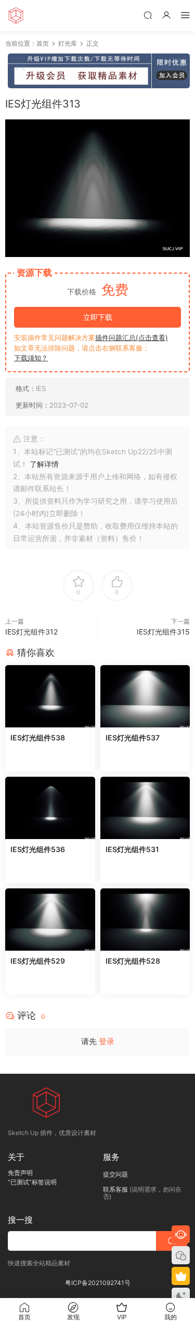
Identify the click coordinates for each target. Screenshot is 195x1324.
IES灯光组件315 (163, 631)
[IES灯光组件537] (145, 696)
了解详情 (44, 464)
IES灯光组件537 (133, 737)
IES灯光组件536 (37, 849)
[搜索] (147, 15)
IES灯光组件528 (133, 960)
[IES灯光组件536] (50, 808)
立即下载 (97, 317)
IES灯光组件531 (132, 849)
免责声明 (20, 1173)
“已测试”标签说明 (32, 1182)
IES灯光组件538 (37, 737)
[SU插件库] (15, 15)
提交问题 (115, 1174)
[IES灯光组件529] (50, 919)
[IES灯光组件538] (50, 696)
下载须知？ (31, 358)
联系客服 (115, 1189)
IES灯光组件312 (31, 631)
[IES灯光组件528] (145, 919)
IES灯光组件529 (37, 960)
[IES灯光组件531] (145, 808)
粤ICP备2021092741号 (98, 1283)
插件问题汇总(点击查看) (131, 337)
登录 (106, 1041)
